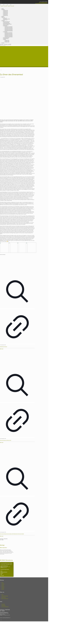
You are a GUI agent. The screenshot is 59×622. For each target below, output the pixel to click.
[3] (14, 252)
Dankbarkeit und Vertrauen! (3, 346)
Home (2, 582)
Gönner (3, 585)
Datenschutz (3, 605)
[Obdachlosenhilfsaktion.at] (7, 6)
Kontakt (3, 589)
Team (2, 594)
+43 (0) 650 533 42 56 (43, 2)
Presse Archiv (4, 597)
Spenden (3, 587)
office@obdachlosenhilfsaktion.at (41, 3)
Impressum (3, 604)
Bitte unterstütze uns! (5, 598)
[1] (31, 252)
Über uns (3, 586)
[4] (5, 252)
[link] (10, 45)
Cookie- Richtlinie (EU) (5, 606)
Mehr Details (2, 575)
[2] (22, 252)
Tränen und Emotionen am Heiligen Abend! (5, 440)
